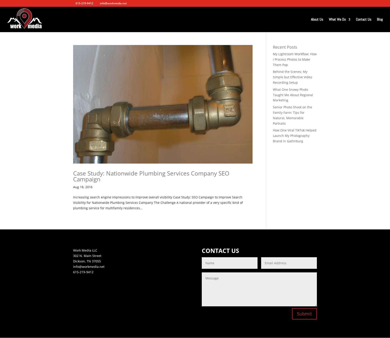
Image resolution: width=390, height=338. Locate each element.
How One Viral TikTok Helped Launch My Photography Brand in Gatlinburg (294, 135)
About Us (317, 20)
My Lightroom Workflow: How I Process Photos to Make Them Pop (295, 59)
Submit (304, 314)
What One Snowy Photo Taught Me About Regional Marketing (293, 94)
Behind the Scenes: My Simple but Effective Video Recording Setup (292, 77)
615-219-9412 (83, 272)
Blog (380, 20)
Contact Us (363, 20)
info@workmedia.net (88, 266)
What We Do (337, 20)
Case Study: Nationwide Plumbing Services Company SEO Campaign (151, 176)
